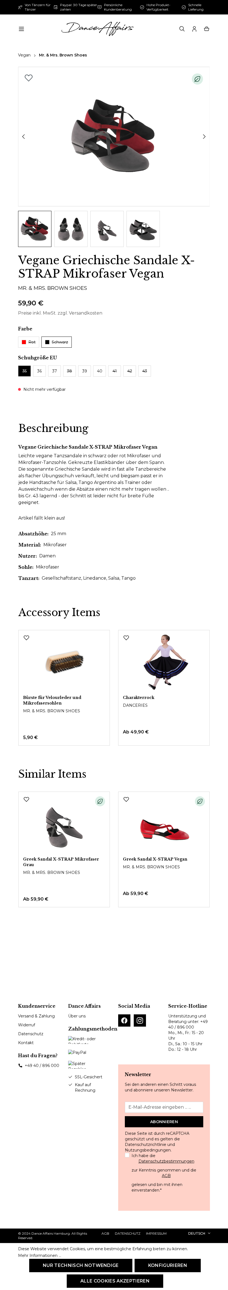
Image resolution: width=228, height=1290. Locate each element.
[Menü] (21, 29)
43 (144, 371)
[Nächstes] (204, 137)
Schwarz (60, 342)
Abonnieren (164, 1121)
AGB (166, 1175)
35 (25, 371)
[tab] (53, 428)
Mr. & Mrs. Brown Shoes (52, 288)
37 (54, 371)
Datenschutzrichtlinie (145, 1144)
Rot (32, 342)
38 (69, 371)
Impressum (156, 1233)
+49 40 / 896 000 (42, 1065)
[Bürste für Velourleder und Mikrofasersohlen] (64, 662)
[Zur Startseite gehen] (97, 29)
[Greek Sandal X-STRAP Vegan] (164, 824)
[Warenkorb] (206, 29)
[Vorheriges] (23, 137)
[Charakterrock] (164, 662)
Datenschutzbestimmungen (166, 1161)
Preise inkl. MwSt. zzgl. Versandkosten (60, 313)
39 (84, 371)
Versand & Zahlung (36, 1016)
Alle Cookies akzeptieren (115, 1281)
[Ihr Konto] (194, 29)
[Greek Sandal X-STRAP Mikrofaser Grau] (64, 824)
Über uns (77, 1016)
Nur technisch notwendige (81, 1265)
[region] (114, 157)
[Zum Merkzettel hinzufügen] (28, 77)
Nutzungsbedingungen (148, 1150)
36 (39, 371)
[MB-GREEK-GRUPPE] (113, 136)
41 (115, 371)
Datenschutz (30, 1033)
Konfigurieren (167, 1265)
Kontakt (26, 1042)
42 (129, 371)
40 (99, 371)
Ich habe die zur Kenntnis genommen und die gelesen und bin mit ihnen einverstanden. (164, 1173)
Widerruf (26, 1024)
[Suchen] (182, 29)
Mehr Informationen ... (39, 1255)
